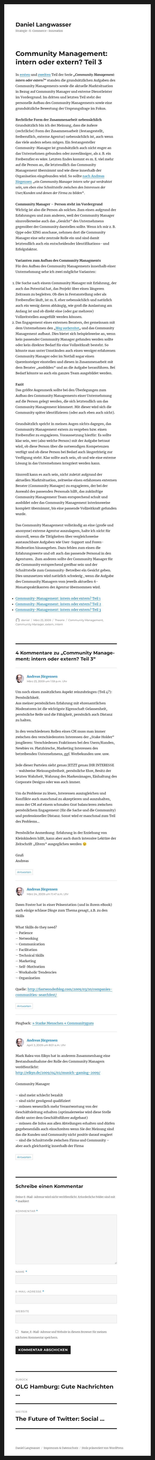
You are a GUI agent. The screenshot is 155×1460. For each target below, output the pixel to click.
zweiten (44, 75)
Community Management (85, 620)
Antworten (24, 872)
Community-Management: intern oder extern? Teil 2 (58, 604)
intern (59, 624)
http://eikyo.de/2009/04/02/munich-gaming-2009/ (58, 1073)
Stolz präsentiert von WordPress (102, 1448)
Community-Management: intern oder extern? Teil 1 (58, 598)
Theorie (60, 620)
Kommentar (27, 1211)
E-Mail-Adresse (30, 1291)
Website (22, 1311)
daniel (25, 620)
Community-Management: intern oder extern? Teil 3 (58, 610)
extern (49, 624)
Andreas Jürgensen (42, 676)
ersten (25, 75)
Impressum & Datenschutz (61, 1448)
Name (21, 1272)
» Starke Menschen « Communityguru (63, 1023)
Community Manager (30, 624)
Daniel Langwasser (43, 24)
